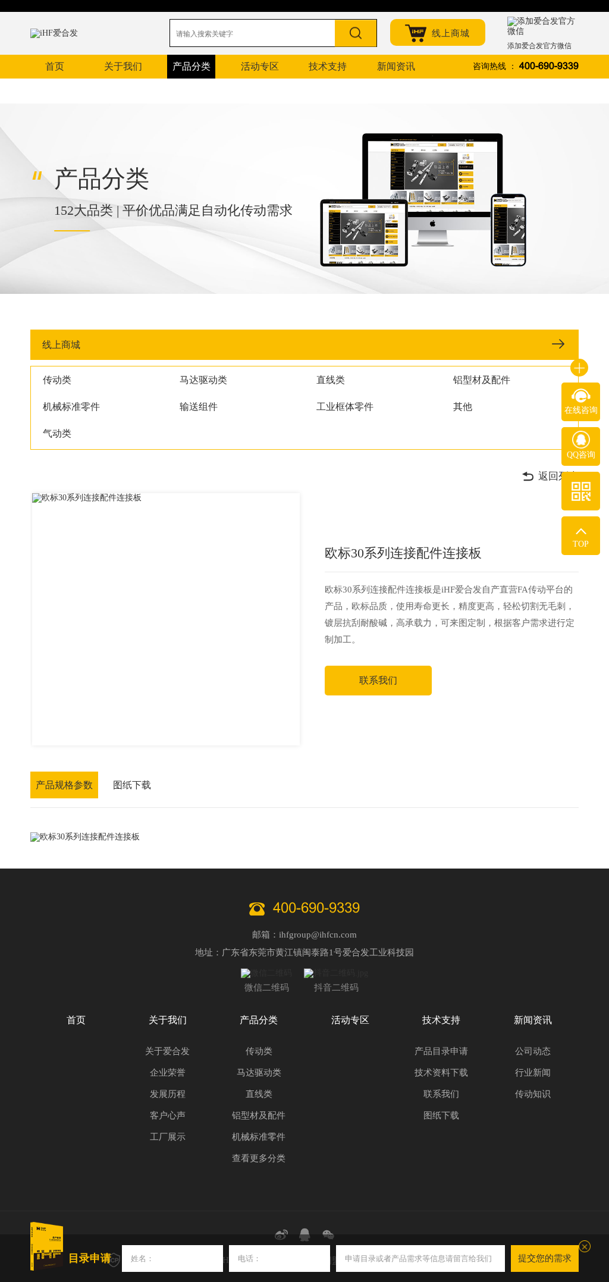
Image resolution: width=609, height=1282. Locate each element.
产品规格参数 (64, 785)
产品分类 (259, 1020)
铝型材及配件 (481, 380)
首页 (76, 1020)
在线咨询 (581, 410)
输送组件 (199, 407)
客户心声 (168, 1115)
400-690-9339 (549, 66)
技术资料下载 (441, 1072)
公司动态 (533, 1051)
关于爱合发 (167, 1051)
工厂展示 (168, 1137)
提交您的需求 (545, 1258)
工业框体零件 (344, 407)
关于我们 (168, 1020)
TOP (581, 544)
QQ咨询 (581, 454)
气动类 (57, 433)
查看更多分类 (258, 1158)
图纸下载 (132, 785)
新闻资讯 (533, 1020)
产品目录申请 (441, 1051)
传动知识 (533, 1094)
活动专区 (350, 1020)
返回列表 (558, 476)
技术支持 (441, 1020)
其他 (462, 407)
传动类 (57, 380)
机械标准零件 (71, 407)
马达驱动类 (203, 380)
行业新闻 (533, 1072)
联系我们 (378, 680)
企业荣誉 (168, 1072)
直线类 (330, 380)
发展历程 (168, 1094)
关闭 (585, 1246)
